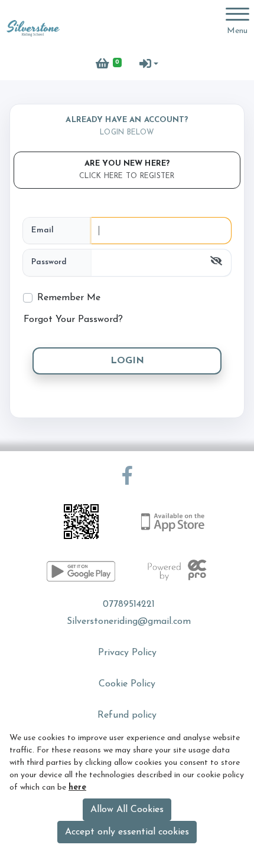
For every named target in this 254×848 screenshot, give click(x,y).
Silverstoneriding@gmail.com (129, 621)
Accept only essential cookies (127, 832)
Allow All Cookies (127, 809)
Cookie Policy (127, 684)
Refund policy (127, 715)
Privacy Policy (127, 653)
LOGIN (127, 361)
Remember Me (68, 298)
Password (49, 262)
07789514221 (129, 604)
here (77, 787)
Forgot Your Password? (73, 319)
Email (42, 230)
